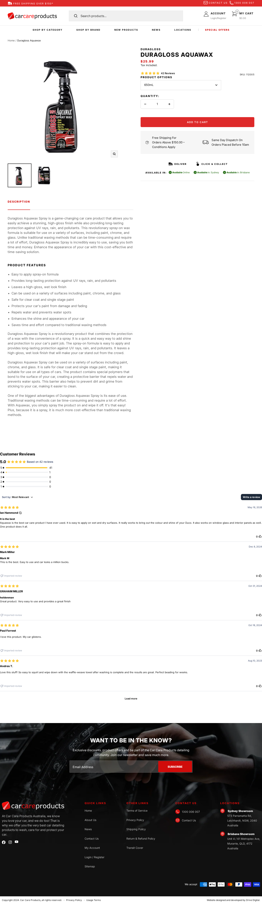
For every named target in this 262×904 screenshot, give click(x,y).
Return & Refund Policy (140, 838)
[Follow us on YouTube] (16, 842)
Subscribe (175, 766)
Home (11, 40)
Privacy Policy (135, 820)
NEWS (156, 29)
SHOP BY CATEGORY (48, 29)
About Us (90, 820)
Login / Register (94, 857)
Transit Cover (134, 847)
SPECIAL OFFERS (217, 29)
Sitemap (90, 866)
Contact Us (92, 838)
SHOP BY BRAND (88, 29)
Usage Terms (93, 900)
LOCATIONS (182, 29)
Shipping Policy (136, 829)
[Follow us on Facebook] (4, 842)
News (88, 829)
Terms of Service (136, 810)
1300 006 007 (244, 2)
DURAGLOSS (151, 49)
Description (19, 201)
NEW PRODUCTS (126, 29)
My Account (92, 847)
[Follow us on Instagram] (10, 842)
